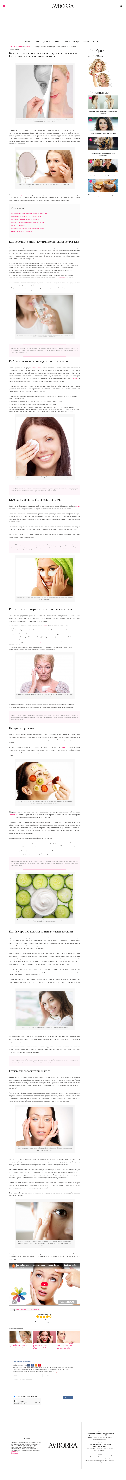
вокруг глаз (36, 368)
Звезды (76, 42)
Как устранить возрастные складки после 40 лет (27, 222)
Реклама (96, 42)
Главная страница (16, 46)
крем (75, 378)
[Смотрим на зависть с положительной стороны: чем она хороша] (103, 102)
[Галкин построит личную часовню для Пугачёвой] (103, 165)
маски (77, 506)
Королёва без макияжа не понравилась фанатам (103, 133)
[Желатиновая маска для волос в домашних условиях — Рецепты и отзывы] (103, 185)
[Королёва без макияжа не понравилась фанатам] (103, 124)
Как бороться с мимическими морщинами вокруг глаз (29, 213)
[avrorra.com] (13, 6)
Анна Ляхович (19, 59)
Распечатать (34, 1310)
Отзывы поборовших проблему (21, 231)
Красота (28, 42)
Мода (37, 42)
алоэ (63, 747)
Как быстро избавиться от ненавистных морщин (27, 228)
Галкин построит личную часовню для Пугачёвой (103, 175)
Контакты (14, 1451)
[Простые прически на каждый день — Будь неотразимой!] (103, 143)
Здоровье (46, 42)
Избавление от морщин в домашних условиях (26, 216)
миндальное (13, 815)
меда (40, 642)
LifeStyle (66, 42)
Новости (86, 42)
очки (31, 1042)
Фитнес (56, 42)
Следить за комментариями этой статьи (26, 1396)
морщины (22, 195)
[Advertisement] (63, 26)
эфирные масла (62, 278)
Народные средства (18, 225)
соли (45, 626)
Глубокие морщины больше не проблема (25, 219)
